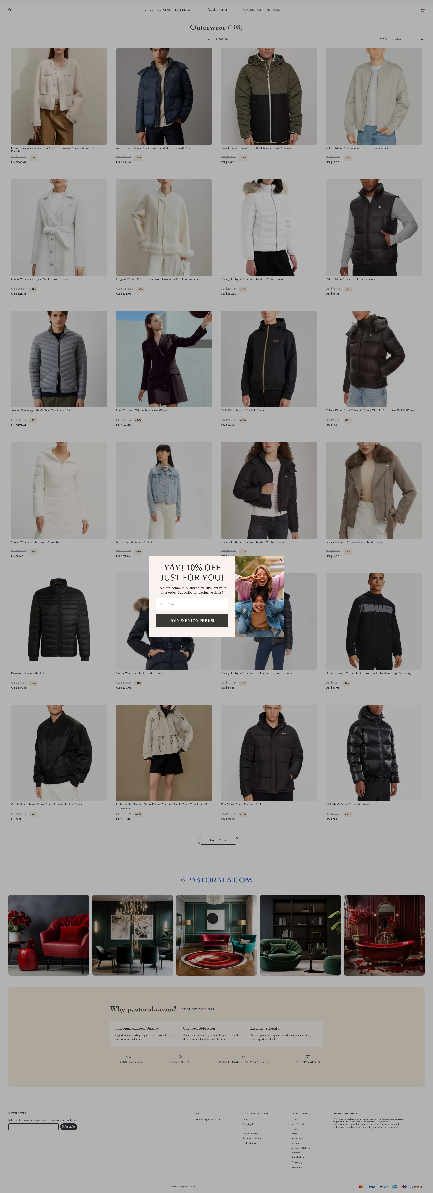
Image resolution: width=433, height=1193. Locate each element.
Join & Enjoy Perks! (192, 620)
